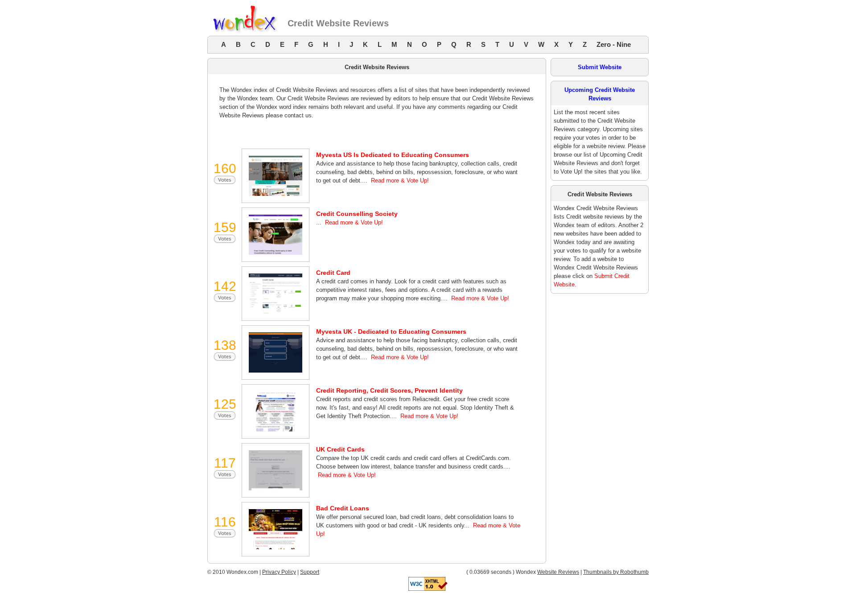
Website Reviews (558, 572)
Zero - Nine (614, 44)
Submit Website (599, 67)
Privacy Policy (279, 572)
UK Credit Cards (340, 449)
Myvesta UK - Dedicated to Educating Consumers (391, 331)
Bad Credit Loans (342, 508)
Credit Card (333, 272)
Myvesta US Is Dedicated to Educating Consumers (392, 154)
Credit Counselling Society (357, 213)
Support (309, 572)
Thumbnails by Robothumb (616, 572)
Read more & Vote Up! (400, 180)
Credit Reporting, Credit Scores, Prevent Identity (389, 390)
